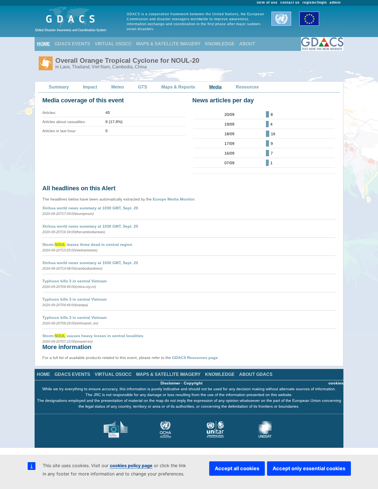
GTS (142, 87)
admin (335, 2)
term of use (267, 2)
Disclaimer (170, 383)
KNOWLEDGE (220, 43)
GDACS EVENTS (72, 43)
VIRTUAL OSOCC (113, 43)
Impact (90, 87)
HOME (43, 43)
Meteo (117, 87)
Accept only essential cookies (309, 468)
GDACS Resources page (195, 357)
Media (215, 87)
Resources (247, 87)
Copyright (193, 383)
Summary (59, 87)
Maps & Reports (178, 87)
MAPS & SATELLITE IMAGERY (168, 43)
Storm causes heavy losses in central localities (92, 336)
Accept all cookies (237, 468)
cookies (335, 383)
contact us (290, 2)
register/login (314, 2)
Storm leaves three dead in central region (87, 244)
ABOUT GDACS (256, 374)
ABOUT (247, 43)
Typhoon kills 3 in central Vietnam (74, 281)
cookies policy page (131, 465)
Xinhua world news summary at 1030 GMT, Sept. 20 (90, 208)
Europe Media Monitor (174, 199)
